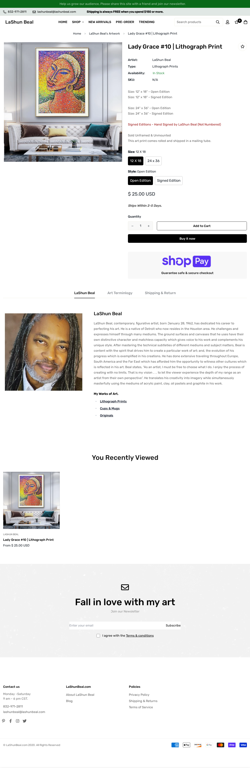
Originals (106, 415)
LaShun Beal (161, 60)
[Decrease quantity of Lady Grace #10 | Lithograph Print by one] (132, 226)
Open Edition (140, 180)
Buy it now (187, 238)
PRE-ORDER (125, 22)
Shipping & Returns (143, 701)
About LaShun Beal (80, 695)
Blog (69, 701)
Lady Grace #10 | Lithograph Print (28, 540)
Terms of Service (141, 707)
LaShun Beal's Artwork (104, 33)
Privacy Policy (139, 695)
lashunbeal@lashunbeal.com (24, 712)
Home (77, 33)
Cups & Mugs (110, 408)
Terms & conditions (140, 635)
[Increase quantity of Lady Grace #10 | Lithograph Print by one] (148, 226)
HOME (62, 22)
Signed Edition (168, 180)
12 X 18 (135, 161)
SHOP (76, 22)
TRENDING (146, 22)
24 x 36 (153, 161)
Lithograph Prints (165, 66)
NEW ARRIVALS (99, 22)
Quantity (134, 216)
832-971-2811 (13, 706)
